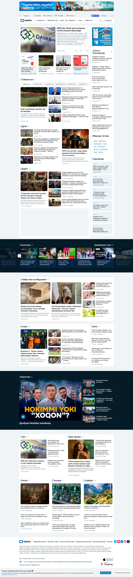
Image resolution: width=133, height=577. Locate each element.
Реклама (109, 541)
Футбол (96, 149)
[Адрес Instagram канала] (125, 541)
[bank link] (37, 16)
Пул (66, 20)
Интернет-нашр (53, 541)
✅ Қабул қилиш (105, 572)
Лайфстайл (88, 20)
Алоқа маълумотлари (67, 541)
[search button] (100, 20)
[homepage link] (26, 20)
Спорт (80, 20)
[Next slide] (87, 50)
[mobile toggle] (35, 20)
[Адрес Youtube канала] (118, 541)
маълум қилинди (71, 41)
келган (63, 38)
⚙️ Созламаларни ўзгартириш (121, 572)
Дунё (62, 20)
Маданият (72, 20)
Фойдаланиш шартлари (83, 541)
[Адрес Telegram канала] (115, 541)
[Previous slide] (76, 50)
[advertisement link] (95, 16)
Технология (101, 146)
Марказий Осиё (52, 20)
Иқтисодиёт (98, 144)
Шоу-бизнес (103, 149)
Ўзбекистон (41, 20)
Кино (95, 152)
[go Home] (24, 541)
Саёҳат (101, 152)
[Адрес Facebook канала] (121, 541)
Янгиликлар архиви (99, 541)
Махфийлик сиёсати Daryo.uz (9, 574)
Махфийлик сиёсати (40, 541)
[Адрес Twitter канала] (128, 541)
